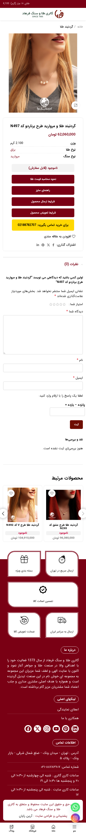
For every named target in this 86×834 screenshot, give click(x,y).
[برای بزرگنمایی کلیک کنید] (75, 105)
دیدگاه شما (74, 311)
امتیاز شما (76, 304)
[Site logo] (43, 13)
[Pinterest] (65, 728)
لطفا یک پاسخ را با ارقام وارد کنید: (61, 395)
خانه (80, 26)
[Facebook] (28, 728)
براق (12, 149)
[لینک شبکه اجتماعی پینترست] (43, 245)
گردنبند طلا (66, 26)
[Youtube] (56, 728)
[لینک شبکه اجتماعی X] (48, 245)
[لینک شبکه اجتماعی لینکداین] (37, 245)
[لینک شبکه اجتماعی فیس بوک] (53, 245)
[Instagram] (47, 728)
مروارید (15, 156)
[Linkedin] (75, 728)
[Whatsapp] (75, 807)
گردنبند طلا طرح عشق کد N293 (63, 527)
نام (80, 360)
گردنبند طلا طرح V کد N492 (22, 525)
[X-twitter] (37, 728)
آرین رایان (25, 815)
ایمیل (78, 377)
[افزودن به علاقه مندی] (52, 493)
